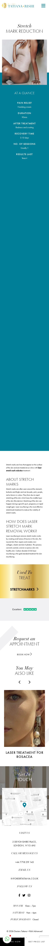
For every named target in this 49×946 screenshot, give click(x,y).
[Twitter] (23, 895)
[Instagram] (29, 895)
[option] (24, 724)
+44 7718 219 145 (24, 862)
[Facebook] (19, 895)
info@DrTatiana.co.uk (24, 878)
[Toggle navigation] (43, 6)
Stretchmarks (23, 589)
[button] (7, 938)
